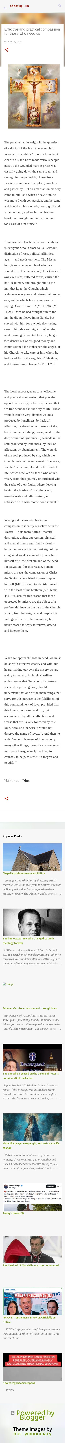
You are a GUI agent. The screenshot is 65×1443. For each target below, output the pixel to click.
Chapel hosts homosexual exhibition (24, 873)
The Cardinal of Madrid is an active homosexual (31, 1265)
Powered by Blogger (35, 1415)
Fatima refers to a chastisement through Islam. (30, 1008)
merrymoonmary (32, 1433)
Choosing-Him (19, 5)
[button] (6, 50)
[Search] (60, 5)
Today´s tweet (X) (13, 1213)
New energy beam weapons (19, 1383)
